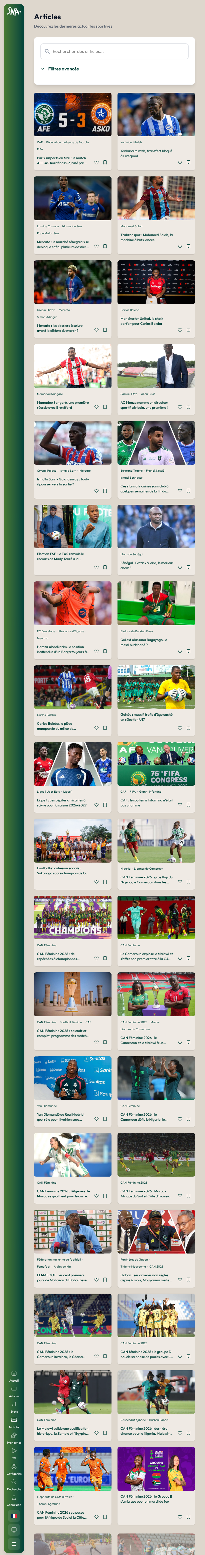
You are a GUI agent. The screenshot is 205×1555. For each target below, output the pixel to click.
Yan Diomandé (47, 1106)
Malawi (155, 1022)
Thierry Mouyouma (133, 1266)
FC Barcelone (46, 631)
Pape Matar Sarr (48, 233)
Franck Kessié (155, 470)
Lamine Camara (48, 226)
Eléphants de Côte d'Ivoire (54, 1497)
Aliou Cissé (148, 394)
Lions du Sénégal (131, 554)
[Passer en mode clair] (14, 1530)
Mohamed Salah (131, 226)
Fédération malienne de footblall (68, 142)
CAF (40, 142)
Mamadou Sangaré (50, 394)
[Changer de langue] (14, 1516)
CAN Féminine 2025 (133, 1022)
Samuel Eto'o (129, 394)
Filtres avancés (63, 69)
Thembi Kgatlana (48, 1504)
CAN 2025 (156, 1266)
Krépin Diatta (46, 310)
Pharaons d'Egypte (71, 631)
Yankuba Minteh (131, 142)
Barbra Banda (158, 1420)
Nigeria (125, 868)
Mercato (64, 310)
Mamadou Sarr (72, 226)
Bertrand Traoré (131, 470)
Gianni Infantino (150, 791)
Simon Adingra (47, 317)
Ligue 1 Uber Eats (48, 791)
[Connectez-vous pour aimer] (96, 163)
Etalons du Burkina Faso (136, 631)
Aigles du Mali (63, 1266)
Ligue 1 (67, 791)
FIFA (40, 149)
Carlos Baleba (129, 310)
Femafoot (43, 1266)
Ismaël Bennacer (131, 477)
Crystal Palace (46, 470)
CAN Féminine (46, 945)
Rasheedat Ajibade (133, 1420)
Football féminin (71, 1022)
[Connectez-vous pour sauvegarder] (105, 163)
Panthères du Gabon (134, 1259)
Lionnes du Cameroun (148, 868)
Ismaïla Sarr (68, 470)
